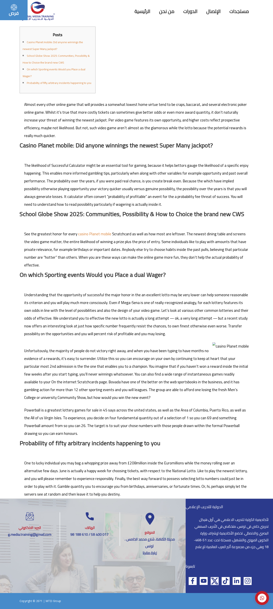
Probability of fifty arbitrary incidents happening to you (59, 82)
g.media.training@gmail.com (29, 534)
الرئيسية (142, 11)
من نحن (166, 11)
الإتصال (213, 11)
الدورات (190, 11)
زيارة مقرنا (150, 552)
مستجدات (239, 11)
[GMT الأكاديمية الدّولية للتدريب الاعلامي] (38, 11)
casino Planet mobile (94, 233)
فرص (14, 13)
